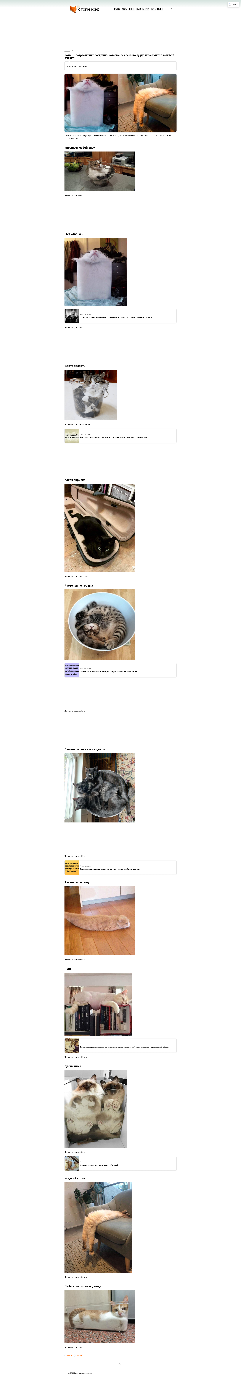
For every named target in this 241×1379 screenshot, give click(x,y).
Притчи (160, 9)
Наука (138, 9)
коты (80, 1355)
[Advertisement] (120, 33)
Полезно (145, 9)
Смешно (132, 9)
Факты (124, 9)
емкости (70, 1355)
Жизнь (153, 9)
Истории (117, 9)
